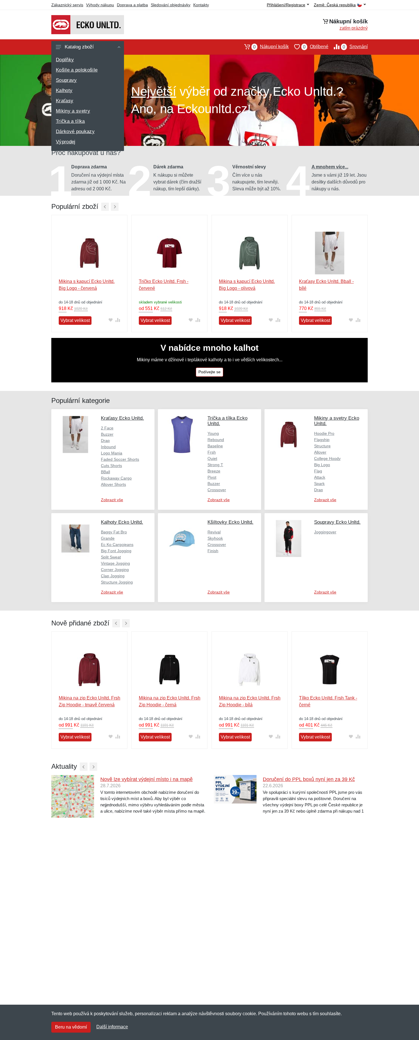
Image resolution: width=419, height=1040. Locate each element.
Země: (335, 5)
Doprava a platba (132, 5)
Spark (319, 483)
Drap (105, 440)
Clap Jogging (113, 576)
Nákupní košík (271, 46)
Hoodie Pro (324, 433)
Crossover (217, 490)
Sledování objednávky (170, 5)
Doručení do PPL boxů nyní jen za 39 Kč (309, 779)
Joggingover (325, 532)
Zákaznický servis (67, 5)
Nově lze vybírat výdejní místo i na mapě (146, 779)
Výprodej (66, 141)
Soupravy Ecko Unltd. (337, 522)
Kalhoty (64, 90)
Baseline (215, 446)
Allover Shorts (113, 484)
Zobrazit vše (112, 499)
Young (213, 433)
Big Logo (322, 464)
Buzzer (107, 434)
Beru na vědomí (71, 1027)
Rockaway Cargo (116, 478)
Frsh (212, 452)
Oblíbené (315, 46)
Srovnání (355, 46)
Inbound (108, 446)
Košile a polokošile (76, 70)
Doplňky (65, 59)
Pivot (212, 477)
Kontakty (201, 5)
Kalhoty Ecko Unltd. (122, 522)
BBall (105, 472)
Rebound (216, 439)
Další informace (112, 1026)
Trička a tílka (70, 121)
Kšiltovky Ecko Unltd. (230, 522)
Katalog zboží (79, 47)
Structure (322, 446)
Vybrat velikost (75, 320)
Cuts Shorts (111, 465)
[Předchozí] (105, 207)
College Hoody (327, 458)
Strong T (215, 464)
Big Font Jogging (116, 550)
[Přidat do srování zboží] (117, 320)
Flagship (321, 439)
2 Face (107, 428)
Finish (213, 550)
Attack (319, 477)
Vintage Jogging (115, 563)
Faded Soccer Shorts (120, 459)
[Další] (115, 207)
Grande (108, 538)
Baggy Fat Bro (114, 532)
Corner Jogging (115, 569)
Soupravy (66, 80)
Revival (214, 532)
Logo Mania (111, 453)
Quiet (212, 458)
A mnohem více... (330, 166)
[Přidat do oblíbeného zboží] (110, 320)
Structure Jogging (117, 582)
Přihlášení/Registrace (286, 5)
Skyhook (215, 538)
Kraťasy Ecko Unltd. (122, 418)
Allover (320, 452)
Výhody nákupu (100, 5)
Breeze (214, 471)
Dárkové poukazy (75, 131)
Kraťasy (64, 100)
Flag (318, 471)
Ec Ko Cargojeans (117, 544)
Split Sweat (111, 557)
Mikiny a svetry (73, 111)
